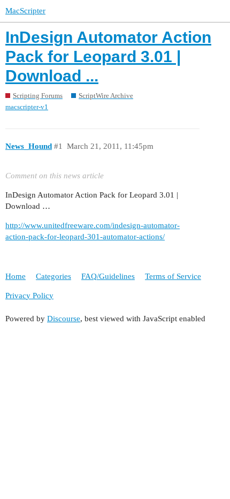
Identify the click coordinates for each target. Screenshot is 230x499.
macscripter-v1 (26, 107)
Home (15, 276)
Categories (53, 276)
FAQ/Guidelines (108, 276)
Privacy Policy (29, 295)
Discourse (63, 318)
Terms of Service (173, 276)
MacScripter (25, 10)
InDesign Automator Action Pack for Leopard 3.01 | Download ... (108, 56)
